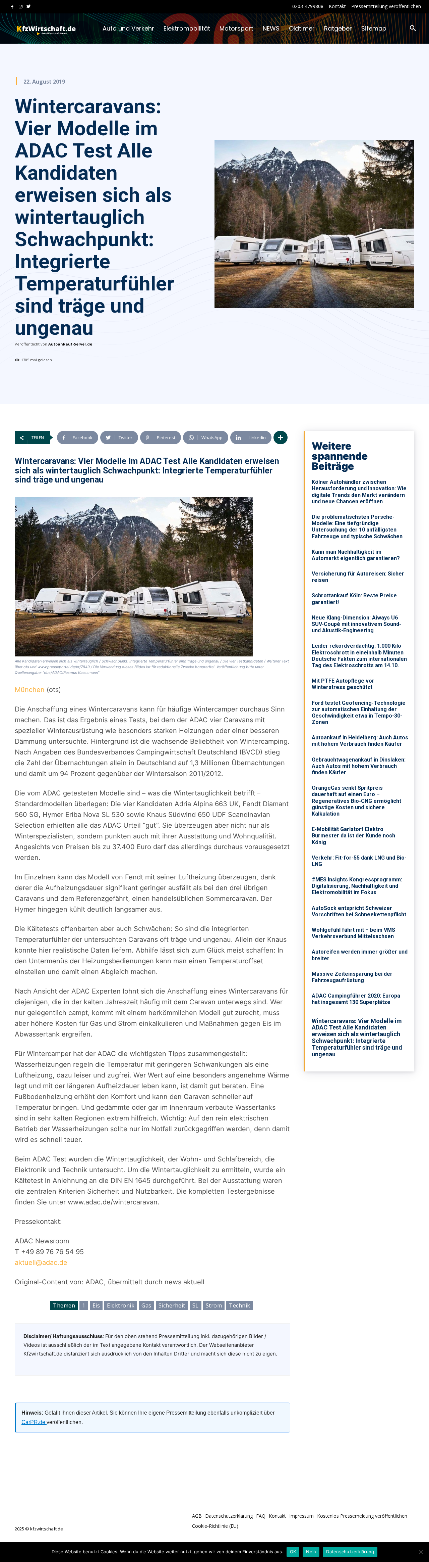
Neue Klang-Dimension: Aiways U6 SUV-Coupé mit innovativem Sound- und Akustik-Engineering (356, 624)
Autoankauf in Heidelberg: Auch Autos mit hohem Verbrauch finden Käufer (360, 740)
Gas (146, 1305)
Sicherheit (172, 1305)
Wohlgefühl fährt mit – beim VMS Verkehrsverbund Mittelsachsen (353, 933)
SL (195, 1305)
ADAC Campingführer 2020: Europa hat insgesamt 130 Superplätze (356, 999)
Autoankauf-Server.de (70, 344)
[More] (280, 437)
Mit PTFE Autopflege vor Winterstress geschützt (343, 684)
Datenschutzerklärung (350, 1551)
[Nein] (420, 1552)
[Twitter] (28, 7)
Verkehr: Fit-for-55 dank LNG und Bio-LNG (359, 861)
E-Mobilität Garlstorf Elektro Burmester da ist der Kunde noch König (353, 835)
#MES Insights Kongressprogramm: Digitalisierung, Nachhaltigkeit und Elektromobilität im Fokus (357, 885)
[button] (413, 28)
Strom (214, 1305)
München (30, 690)
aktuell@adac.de (41, 1262)
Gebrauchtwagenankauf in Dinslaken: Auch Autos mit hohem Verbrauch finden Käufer (359, 766)
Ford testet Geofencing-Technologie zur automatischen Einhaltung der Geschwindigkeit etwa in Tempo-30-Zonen (359, 713)
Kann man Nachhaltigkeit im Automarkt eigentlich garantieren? (356, 555)
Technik (239, 1305)
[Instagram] (20, 7)
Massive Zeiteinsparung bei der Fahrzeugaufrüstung (352, 977)
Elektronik (120, 1305)
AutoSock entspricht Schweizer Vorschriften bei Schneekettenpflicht (359, 911)
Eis (96, 1305)
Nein (311, 1551)
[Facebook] (12, 7)
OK (293, 1551)
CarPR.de (34, 1422)
